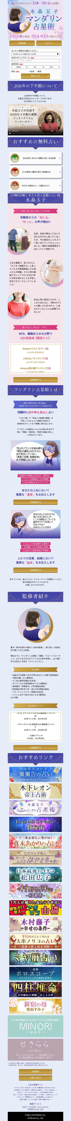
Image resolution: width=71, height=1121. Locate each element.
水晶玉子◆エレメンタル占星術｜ (29, 1099)
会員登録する (35, 379)
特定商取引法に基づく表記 (35, 1109)
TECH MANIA (32, 1107)
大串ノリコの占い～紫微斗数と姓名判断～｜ (26, 1095)
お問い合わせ (35, 1077)
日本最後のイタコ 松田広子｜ (22, 1090)
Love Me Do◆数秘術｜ (38, 1088)
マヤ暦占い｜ (43, 1095)
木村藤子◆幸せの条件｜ (47, 1092)
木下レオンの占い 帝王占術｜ (23, 1088)
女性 (32, 71)
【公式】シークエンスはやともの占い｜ (28, 1092)
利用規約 (35, 1071)
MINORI (24, 1107)
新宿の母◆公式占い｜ (45, 1099)
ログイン (49, 43)
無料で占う (35, 75)
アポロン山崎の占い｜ (50, 1090)
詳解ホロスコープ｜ (52, 1095)
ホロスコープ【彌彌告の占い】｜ (26, 1097)
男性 (39, 71)
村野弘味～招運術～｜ (37, 1090)
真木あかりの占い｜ (51, 1088)
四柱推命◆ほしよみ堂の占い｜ (45, 1097)
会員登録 (22, 43)
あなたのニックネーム (22, 57)
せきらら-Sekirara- (43, 1107)
